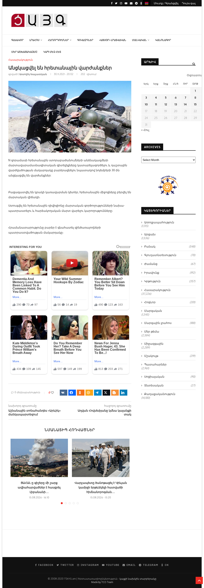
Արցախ (150, 234)
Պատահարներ (155, 364)
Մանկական (139, 40)
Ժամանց (169, 263)
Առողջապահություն (159, 222)
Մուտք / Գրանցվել (166, 3)
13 (176, 104)
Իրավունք (169, 272)
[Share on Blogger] (115, 393)
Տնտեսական (169, 385)
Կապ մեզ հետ (52, 52)
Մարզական (153, 310)
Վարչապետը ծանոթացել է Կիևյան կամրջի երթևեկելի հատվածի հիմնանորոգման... (101, 487)
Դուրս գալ (189, 3)
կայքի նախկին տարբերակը (138, 578)
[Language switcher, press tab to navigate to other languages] (146, 3)
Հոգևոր (169, 302)
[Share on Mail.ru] (89, 393)
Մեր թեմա (151, 331)
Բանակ (169, 246)
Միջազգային (153, 343)
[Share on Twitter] (106, 393)
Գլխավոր (17, 40)
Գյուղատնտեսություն (169, 255)
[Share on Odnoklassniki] (80, 393)
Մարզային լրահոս (169, 323)
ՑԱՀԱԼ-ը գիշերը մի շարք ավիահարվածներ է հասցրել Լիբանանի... (39, 487)
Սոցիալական (169, 376)
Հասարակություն (20, 59)
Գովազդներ (85, 40)
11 (156, 104)
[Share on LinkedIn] (123, 393)
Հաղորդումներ (58, 40)
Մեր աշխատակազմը (24, 52)
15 (195, 104)
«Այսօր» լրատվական (112, 40)
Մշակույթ (169, 355)
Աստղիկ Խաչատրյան (33, 74)
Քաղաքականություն (159, 394)
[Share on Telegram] (98, 393)
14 (185, 104)
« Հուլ (145, 130)
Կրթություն (169, 281)
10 (146, 104)
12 (166, 104)
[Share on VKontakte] (63, 393)
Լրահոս (34, 40)
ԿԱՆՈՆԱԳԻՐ (163, 40)
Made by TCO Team (102, 582)
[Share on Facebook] (72, 393)
